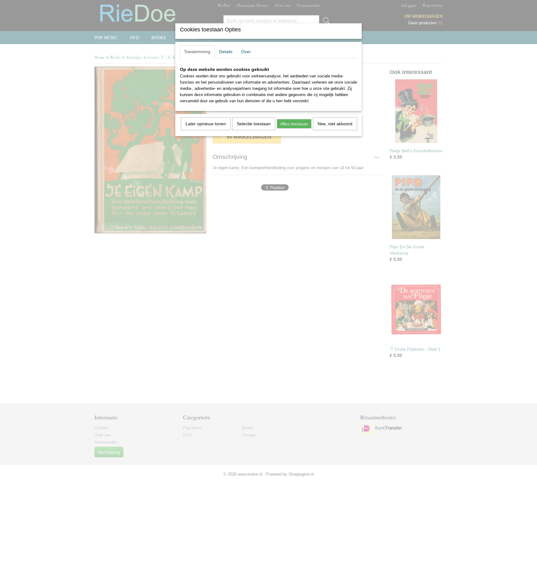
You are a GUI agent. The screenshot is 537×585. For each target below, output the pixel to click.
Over (246, 51)
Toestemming (197, 51)
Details (225, 51)
